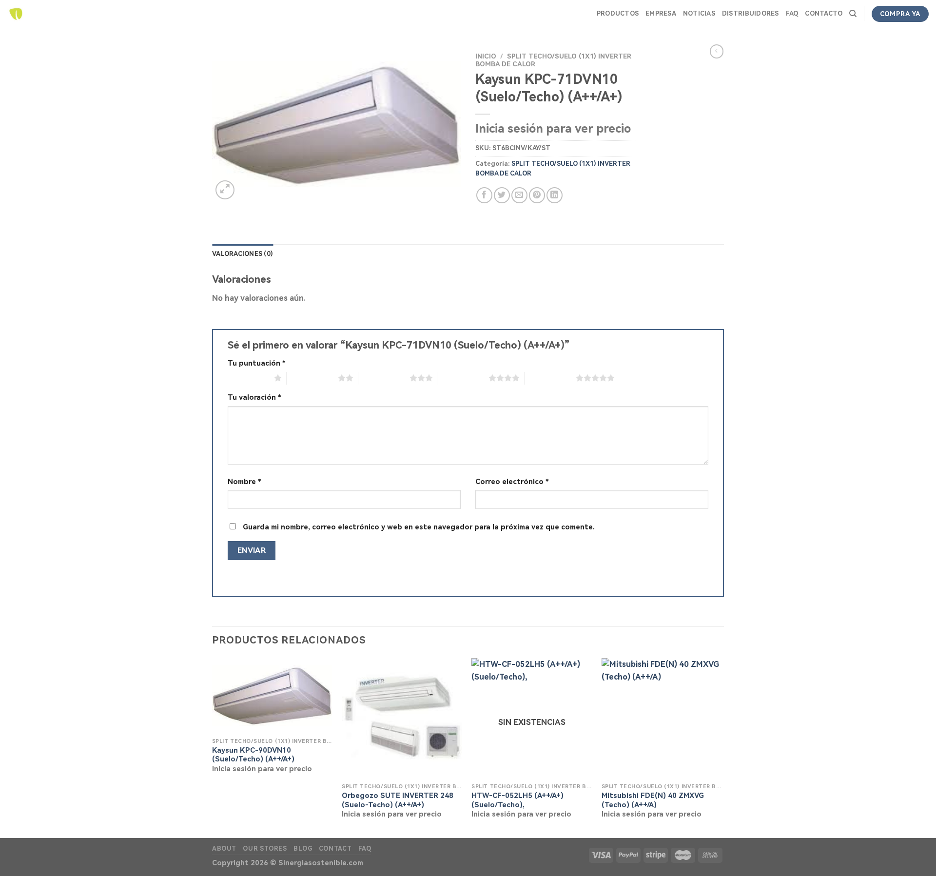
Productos (618, 13)
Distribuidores (750, 13)
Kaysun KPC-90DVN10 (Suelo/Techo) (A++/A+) (253, 755)
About (224, 848)
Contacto (823, 13)
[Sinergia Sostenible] (15, 13)
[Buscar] (853, 13)
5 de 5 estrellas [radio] (550, 378)
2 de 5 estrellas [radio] (312, 378)
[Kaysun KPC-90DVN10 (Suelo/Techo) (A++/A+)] (272, 695)
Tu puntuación (257, 363)
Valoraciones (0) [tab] (242, 253)
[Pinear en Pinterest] (537, 195)
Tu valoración (254, 397)
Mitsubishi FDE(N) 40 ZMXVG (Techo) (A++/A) (653, 800)
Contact (335, 848)
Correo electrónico (512, 482)
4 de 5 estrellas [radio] (462, 378)
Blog (302, 848)
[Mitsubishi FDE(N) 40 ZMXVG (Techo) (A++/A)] (662, 718)
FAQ (792, 13)
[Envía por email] (519, 195)
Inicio (485, 56)
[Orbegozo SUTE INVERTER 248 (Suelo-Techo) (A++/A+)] (402, 718)
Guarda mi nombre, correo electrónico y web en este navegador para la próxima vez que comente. (419, 527)
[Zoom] (224, 189)
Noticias (699, 13)
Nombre (244, 482)
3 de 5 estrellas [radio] (384, 378)
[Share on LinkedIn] (554, 195)
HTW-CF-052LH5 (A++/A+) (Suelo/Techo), (517, 800)
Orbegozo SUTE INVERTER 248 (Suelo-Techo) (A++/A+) (397, 800)
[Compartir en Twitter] (502, 195)
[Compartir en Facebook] (484, 195)
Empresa (660, 13)
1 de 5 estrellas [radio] (248, 378)
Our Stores (265, 848)
